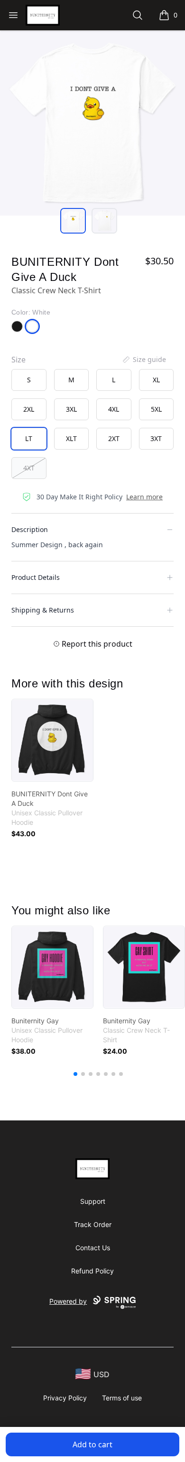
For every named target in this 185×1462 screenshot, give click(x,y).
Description (29, 529)
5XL (156, 409)
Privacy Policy (65, 1398)
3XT (156, 438)
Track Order (92, 1224)
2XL (28, 409)
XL (156, 379)
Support (92, 1201)
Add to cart (92, 1444)
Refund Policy (92, 1271)
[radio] (28, 380)
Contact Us (92, 1248)
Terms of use (122, 1398)
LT (28, 438)
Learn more (144, 496)
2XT (114, 438)
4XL (113, 409)
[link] (52, 740)
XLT (71, 438)
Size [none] (18, 359)
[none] (143, 359)
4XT (29, 467)
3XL (71, 409)
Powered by (68, 1301)
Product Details (35, 577)
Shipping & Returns (42, 609)
